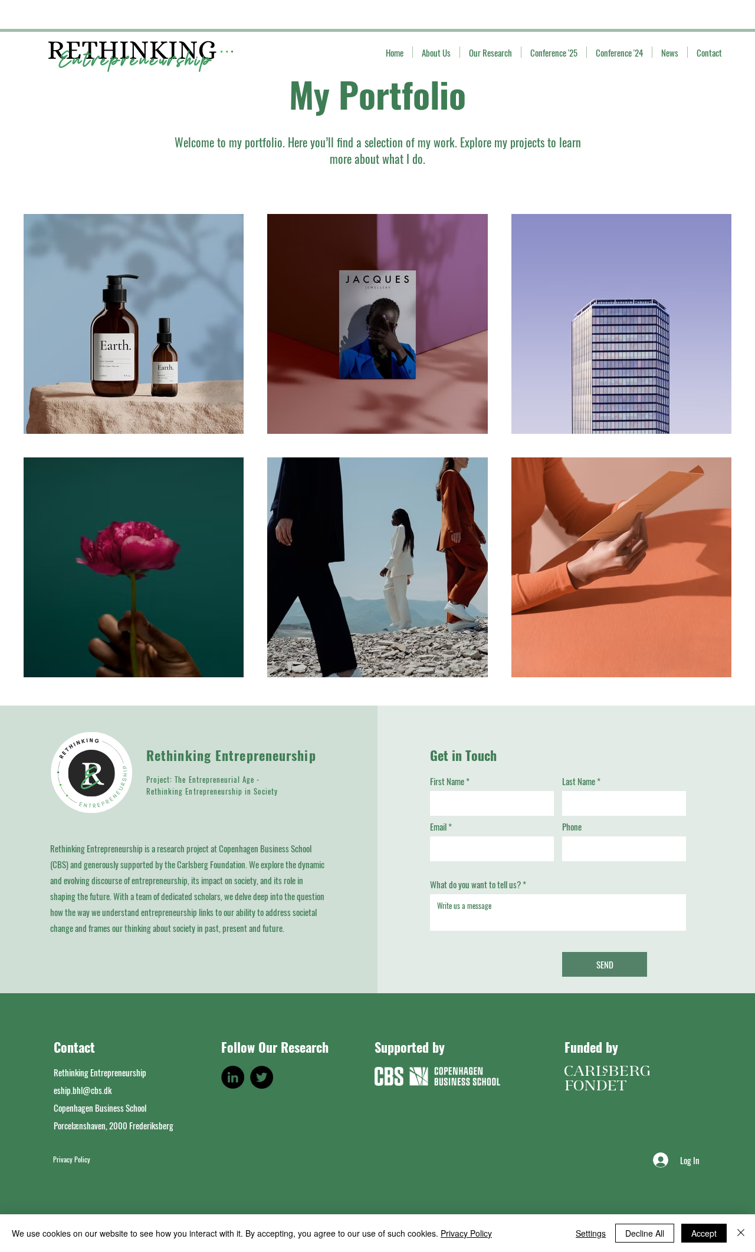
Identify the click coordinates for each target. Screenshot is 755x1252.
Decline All (644, 1233)
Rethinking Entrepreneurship (231, 755)
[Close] (741, 1233)
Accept (704, 1233)
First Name (447, 781)
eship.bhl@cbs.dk (82, 1089)
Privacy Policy (466, 1233)
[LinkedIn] (232, 1077)
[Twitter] (261, 1077)
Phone (572, 826)
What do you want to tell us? (475, 884)
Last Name (578, 781)
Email (438, 826)
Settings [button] (591, 1233)
